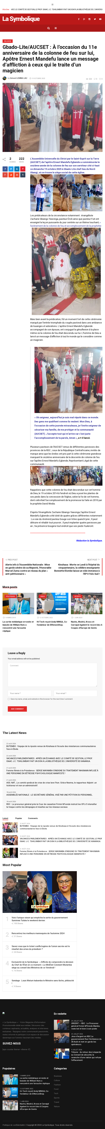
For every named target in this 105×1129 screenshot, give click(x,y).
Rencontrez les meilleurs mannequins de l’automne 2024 (38, 933)
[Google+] (84, 19)
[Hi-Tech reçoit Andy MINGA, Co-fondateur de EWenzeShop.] (52, 603)
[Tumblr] (22, 174)
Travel (56, 1102)
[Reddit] (11, 174)
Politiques (10, 596)
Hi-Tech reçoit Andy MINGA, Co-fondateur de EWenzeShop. (52, 623)
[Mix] (16, 174)
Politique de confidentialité (14, 1125)
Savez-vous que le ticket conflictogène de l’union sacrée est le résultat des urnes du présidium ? (41, 948)
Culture (57, 1080)
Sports (78, 596)
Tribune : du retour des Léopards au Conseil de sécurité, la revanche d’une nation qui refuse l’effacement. (86, 1056)
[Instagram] (89, 19)
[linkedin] (16, 169)
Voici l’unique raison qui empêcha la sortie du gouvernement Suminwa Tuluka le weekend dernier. (40, 919)
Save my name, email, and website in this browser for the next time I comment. (42, 699)
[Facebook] (78, 19)
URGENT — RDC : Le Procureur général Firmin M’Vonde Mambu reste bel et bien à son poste (85, 1026)
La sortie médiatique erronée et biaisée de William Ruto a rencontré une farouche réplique (18, 626)
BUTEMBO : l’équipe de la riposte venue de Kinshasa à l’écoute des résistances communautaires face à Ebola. (51, 748)
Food (56, 1089)
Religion (7, 41)
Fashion (57, 1084)
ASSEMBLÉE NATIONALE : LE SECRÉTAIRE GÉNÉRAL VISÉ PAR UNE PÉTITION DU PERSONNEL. (49, 794)
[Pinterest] (22, 169)
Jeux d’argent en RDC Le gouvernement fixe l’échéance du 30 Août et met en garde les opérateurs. (86, 1040)
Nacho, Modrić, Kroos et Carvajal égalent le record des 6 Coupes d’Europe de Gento (86, 625)
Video (42, 596)
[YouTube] (100, 19)
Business (58, 1076)
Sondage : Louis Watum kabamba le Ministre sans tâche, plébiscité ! (43, 982)
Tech (56, 1093)
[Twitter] (95, 19)
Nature (57, 1106)
